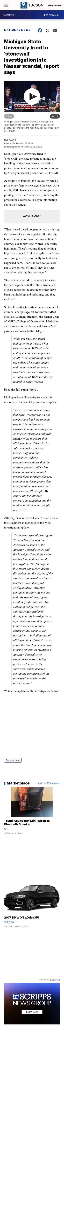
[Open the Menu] (6, 5)
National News (17, 30)
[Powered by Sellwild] (55, 980)
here (33, 389)
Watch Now (54, 5)
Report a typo (13, 760)
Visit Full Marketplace (49, 783)
